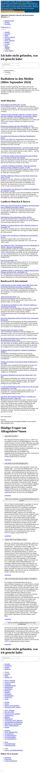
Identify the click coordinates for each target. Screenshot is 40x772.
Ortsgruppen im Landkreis (12, 714)
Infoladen (7, 692)
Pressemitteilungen (9, 743)
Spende (6, 704)
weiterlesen (7, 460)
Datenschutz (8, 759)
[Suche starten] (3, 66)
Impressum (7, 757)
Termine (6, 667)
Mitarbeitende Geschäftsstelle (13, 724)
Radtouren (7, 669)
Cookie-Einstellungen (10, 761)
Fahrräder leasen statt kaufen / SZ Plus (12, 330)
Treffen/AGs (8, 697)
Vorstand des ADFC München (13, 720)
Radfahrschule (8, 687)
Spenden (7, 22)
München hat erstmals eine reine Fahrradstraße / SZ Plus (17, 126)
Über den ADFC (9, 712)
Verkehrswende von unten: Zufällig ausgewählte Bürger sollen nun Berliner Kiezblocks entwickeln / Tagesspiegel (19, 286)
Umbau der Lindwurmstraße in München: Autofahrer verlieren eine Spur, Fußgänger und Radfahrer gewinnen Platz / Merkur (19, 115)
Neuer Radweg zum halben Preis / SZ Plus (13, 104)
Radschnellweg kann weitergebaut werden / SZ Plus (16, 217)
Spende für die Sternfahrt (11, 705)
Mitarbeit (7, 717)
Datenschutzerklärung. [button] (7, 10)
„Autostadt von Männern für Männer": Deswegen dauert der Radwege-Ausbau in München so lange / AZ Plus (18, 166)
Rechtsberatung (9, 695)
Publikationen (8, 719)
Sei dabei (7, 44)
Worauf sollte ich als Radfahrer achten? (15, 539)
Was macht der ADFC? (11, 436)
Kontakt (6, 727)
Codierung (7, 684)
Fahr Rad (7, 34)
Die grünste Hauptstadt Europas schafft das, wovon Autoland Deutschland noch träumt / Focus (19, 339)
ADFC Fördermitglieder (11, 725)
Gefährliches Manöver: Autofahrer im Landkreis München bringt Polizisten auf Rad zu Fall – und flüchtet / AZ (20, 271)
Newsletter (7, 24)
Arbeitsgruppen (9, 715)
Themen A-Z (8, 677)
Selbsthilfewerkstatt (10, 685)
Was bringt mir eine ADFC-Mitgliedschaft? (16, 463)
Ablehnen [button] (4, 11)
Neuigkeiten (8, 665)
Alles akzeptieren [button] (20, 11)
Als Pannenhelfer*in (10, 739)
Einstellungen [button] (11, 11)
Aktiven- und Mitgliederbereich (13, 750)
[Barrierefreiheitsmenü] (1, 29)
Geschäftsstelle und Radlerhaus (13, 722)
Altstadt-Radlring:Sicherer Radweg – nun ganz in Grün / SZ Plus (20, 147)
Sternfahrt (7, 39)
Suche (6, 51)
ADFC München (9, 40)
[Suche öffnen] (3, 29)
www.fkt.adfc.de (6, 255)
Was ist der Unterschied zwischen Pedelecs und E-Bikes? (21, 578)
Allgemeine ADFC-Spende (12, 707)
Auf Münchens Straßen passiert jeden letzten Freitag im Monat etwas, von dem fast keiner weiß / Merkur (19, 156)
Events (6, 699)
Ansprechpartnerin (9, 745)
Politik (6, 35)
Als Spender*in (9, 734)
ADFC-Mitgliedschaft (10, 732)
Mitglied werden (9, 21)
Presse (6, 45)
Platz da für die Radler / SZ (9, 260)
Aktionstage (8, 694)
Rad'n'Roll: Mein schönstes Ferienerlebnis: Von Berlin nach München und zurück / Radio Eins (18, 397)
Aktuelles (7, 32)
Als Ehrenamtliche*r (10, 735)
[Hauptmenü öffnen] (5, 29)
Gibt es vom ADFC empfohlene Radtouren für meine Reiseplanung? (22, 623)
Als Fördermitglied (10, 737)
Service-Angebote (9, 37)
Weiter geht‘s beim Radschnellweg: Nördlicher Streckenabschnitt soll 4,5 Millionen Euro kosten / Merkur (20, 206)
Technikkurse (8, 689)
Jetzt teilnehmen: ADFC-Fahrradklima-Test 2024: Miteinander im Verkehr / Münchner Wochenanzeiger (20, 246)
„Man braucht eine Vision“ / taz (10, 296)
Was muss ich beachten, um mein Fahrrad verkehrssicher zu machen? (21, 499)
